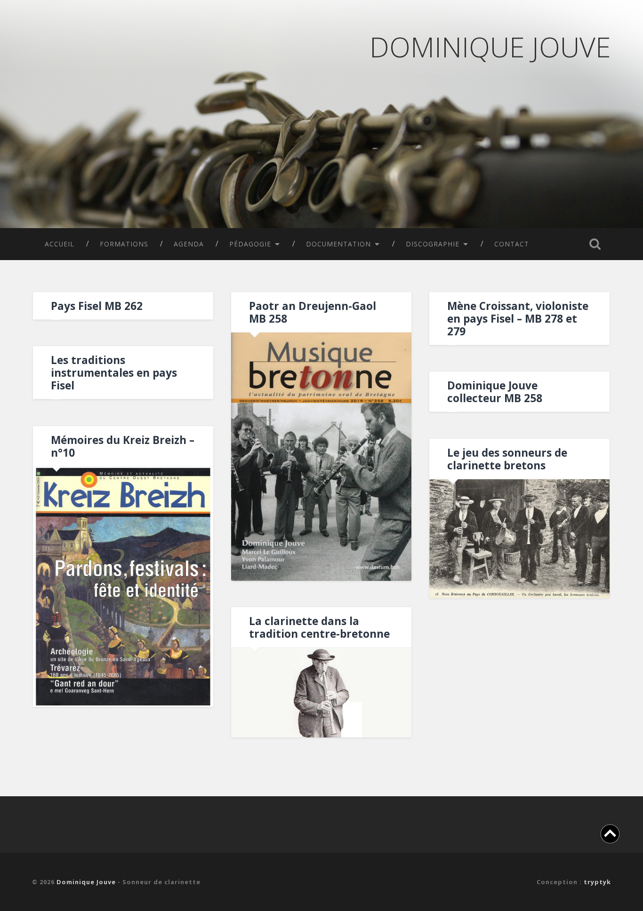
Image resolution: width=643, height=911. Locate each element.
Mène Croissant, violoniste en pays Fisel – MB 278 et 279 (517, 319)
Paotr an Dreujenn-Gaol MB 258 (312, 312)
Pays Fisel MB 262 (97, 306)
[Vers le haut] (610, 835)
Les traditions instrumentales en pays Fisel (114, 373)
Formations (124, 243)
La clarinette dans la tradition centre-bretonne (319, 627)
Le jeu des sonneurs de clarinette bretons (507, 459)
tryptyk (597, 882)
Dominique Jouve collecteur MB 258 (494, 391)
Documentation (338, 243)
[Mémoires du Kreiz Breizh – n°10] (123, 587)
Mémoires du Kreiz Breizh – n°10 (122, 446)
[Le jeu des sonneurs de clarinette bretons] (519, 538)
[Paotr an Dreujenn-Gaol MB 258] (321, 457)
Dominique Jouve (490, 46)
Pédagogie (250, 243)
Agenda (189, 243)
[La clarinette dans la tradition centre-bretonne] (321, 692)
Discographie (432, 243)
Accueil (59, 243)
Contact (511, 243)
